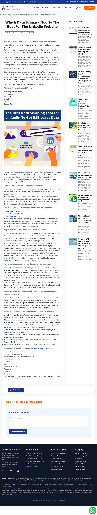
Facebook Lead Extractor (58, 461)
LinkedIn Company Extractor (43, 348)
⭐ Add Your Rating (16, 390)
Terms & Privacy (80, 469)
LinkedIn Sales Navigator (34, 458)
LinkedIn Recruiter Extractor (35, 461)
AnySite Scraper (56, 458)
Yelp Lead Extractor (57, 466)
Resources (57, 8)
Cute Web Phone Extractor (34, 456)
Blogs (9, 15)
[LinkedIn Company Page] (14, 471)
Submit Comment (18, 431)
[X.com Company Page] (5, 471)
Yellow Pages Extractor (58, 464)
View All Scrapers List (33, 466)
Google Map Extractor (12, 216)
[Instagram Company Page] (8, 471)
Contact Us (90, 8)
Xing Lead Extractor (57, 469)
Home (36, 8)
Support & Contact (81, 464)
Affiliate (68, 8)
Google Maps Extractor (58, 453)
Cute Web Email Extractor (34, 453)
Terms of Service (12, 492)
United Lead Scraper (32, 464)
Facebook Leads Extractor (13, 214)
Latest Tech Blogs (80, 461)
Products (46, 8)
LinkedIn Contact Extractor (14, 315)
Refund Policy (79, 466)
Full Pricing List (80, 458)
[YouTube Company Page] (11, 471)
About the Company (81, 453)
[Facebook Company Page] (2, 471)
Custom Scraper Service (82, 456)
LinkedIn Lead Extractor (13, 211)
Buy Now (77, 8)
